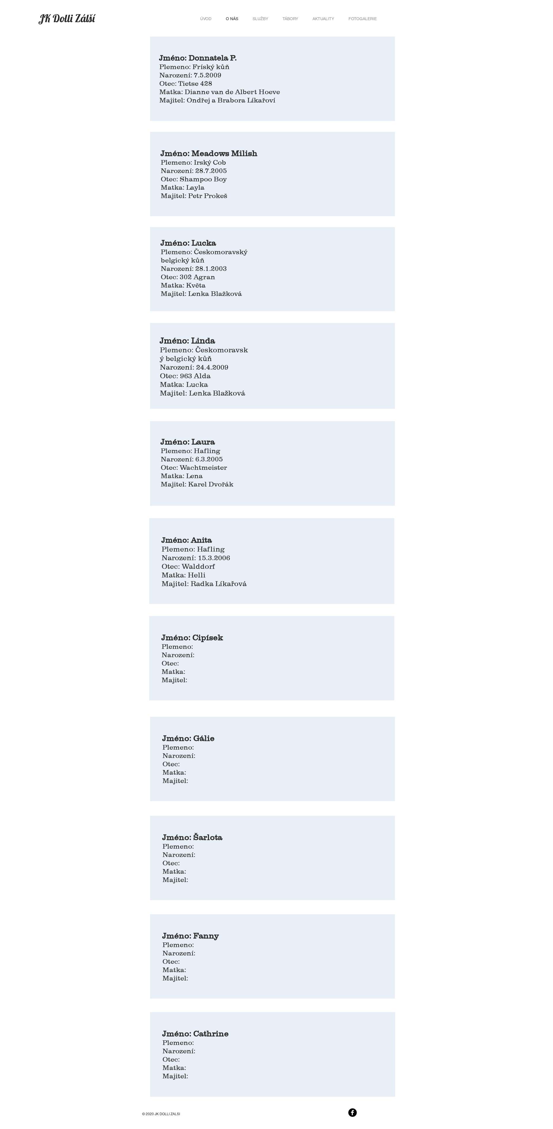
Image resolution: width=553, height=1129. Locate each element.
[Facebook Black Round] (352, 1112)
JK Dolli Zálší (67, 18)
